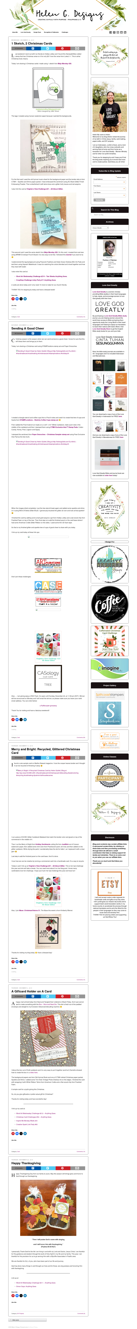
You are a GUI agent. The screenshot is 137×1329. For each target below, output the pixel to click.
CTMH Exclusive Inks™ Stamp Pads (64, 427)
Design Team (37, 32)
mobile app (119, 274)
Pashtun (106, 260)
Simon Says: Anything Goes (26, 1286)
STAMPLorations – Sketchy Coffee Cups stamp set (39, 420)
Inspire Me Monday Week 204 (26, 1121)
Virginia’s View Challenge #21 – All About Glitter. (45, 189)
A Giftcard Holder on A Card (31, 991)
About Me (15, 32)
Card (18, 317)
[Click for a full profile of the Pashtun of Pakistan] (109, 256)
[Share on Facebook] (33, 48)
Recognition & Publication (51, 32)
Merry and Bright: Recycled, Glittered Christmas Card (45, 751)
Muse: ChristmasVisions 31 (29, 910)
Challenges (65, 32)
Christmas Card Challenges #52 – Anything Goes (33, 1117)
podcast (107, 275)
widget (112, 275)
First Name (109, 186)
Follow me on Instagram (118, 32)
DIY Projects (20, 1313)
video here (34, 1072)
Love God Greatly (26, 32)
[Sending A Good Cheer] (48, 382)
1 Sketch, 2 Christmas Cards (31, 43)
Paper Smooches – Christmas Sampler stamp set (50, 434)
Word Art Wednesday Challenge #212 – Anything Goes (35, 1113)
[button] (98, 366)
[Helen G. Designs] (68, 15)
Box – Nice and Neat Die (48, 1004)
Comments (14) (81, 1151)
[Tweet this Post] (48, 48)
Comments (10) (81, 317)
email (114, 274)
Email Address (109, 179)
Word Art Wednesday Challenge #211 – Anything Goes (35, 1283)
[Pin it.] (63, 48)
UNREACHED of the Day (110, 237)
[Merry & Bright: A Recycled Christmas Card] (48, 801)
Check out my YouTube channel (121, 32)
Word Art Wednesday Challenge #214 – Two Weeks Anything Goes (41, 276)
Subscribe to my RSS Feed (125, 32)
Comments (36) (81, 737)
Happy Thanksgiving (26, 1163)
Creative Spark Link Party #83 (27, 1124)
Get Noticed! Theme (32, 1327)
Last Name (109, 192)
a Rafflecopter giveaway (48, 705)
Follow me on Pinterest (114, 32)
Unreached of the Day (105, 274)
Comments (19, 48)
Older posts (14, 1320)
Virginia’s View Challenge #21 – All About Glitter (47, 866)
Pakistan (114, 260)
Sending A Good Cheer (27, 328)
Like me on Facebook (110, 32)
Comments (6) (81, 1313)
